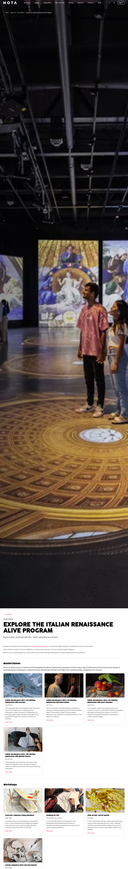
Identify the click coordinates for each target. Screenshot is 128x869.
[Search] (109, 3)
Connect (91, 3)
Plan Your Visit (60, 3)
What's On (27, 3)
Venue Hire (47, 3)
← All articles (7, 614)
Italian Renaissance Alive (40, 646)
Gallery (37, 3)
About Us (80, 3)
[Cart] (114, 3)
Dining (71, 3)
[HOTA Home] (10, 2)
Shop (99, 3)
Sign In (121, 2)
